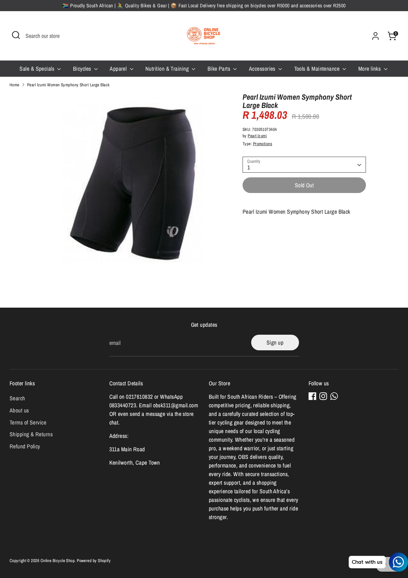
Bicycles (82, 69)
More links (370, 69)
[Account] (375, 36)
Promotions (263, 144)
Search (17, 398)
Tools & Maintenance (317, 69)
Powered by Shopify (94, 560)
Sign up (274, 342)
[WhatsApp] (334, 396)
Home (14, 85)
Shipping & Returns (31, 434)
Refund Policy (25, 446)
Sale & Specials (37, 69)
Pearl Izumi (257, 136)
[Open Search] (16, 35)
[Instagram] (323, 396)
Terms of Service (28, 422)
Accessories (263, 69)
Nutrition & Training (167, 69)
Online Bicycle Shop (57, 560)
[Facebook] (312, 396)
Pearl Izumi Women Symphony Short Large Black (68, 85)
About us (19, 410)
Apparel (119, 69)
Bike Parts (220, 69)
